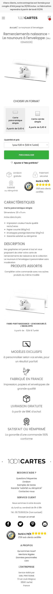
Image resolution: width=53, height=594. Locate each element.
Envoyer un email (26, 516)
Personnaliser (26, 155)
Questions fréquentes (26, 478)
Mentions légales (27, 554)
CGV (26, 560)
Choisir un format (26, 101)
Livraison (27, 481)
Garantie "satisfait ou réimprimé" (26, 488)
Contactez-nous (27, 491)
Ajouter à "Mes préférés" (26, 163)
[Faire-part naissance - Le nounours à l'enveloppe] (26, 303)
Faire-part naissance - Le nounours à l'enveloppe (26, 324)
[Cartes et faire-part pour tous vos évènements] (26, 17)
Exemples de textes (26, 485)
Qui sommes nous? (26, 551)
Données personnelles (26, 557)
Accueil (13, 27)
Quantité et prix (11, 139)
